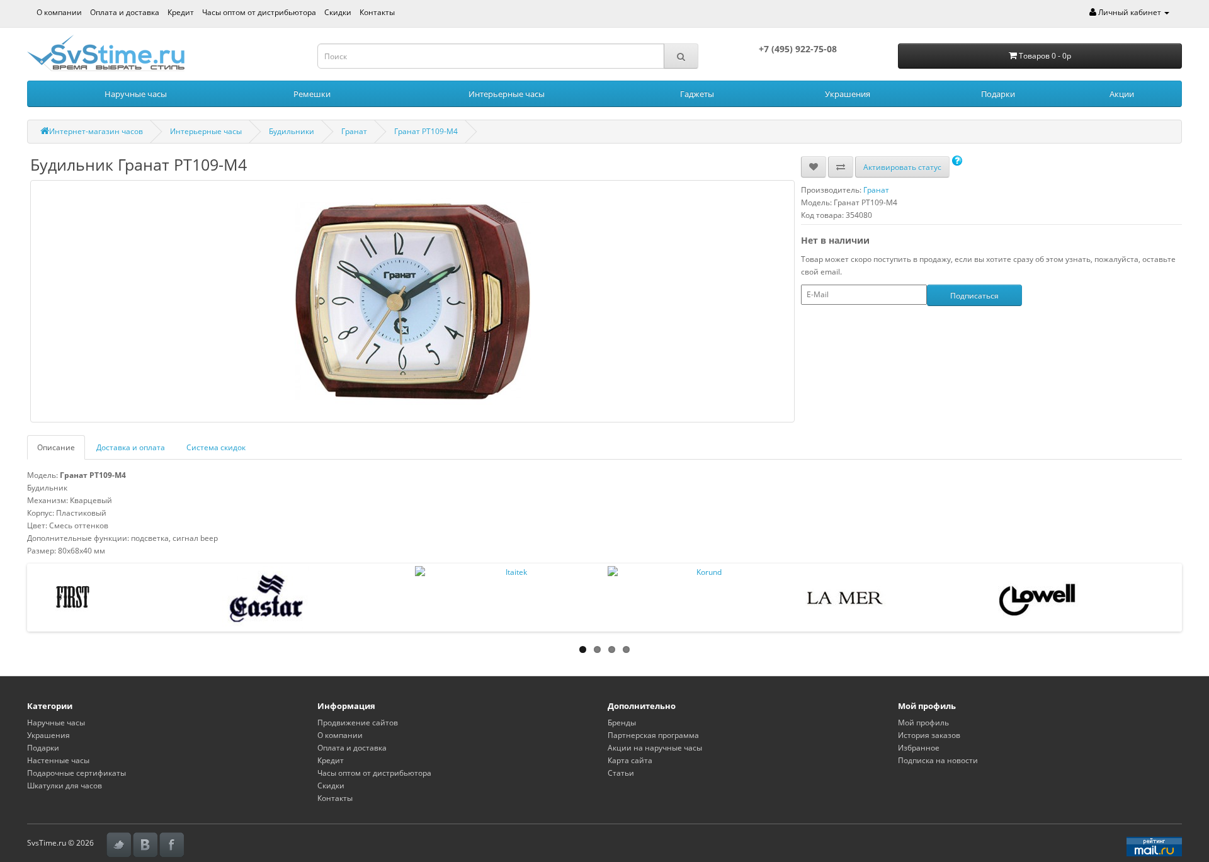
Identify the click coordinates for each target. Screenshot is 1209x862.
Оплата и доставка (124, 12)
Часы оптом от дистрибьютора (259, 12)
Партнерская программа (653, 735)
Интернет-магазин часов (96, 131)
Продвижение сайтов (357, 722)
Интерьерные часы (506, 93)
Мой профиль (923, 722)
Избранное (918, 747)
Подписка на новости (938, 760)
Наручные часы (136, 93)
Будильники (291, 131)
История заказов (929, 735)
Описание (56, 447)
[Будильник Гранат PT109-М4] (412, 301)
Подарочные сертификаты (76, 773)
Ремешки (312, 93)
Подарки (998, 93)
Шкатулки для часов (64, 785)
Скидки (337, 12)
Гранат (354, 131)
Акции (1122, 93)
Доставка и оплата (130, 447)
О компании (59, 12)
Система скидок (216, 447)
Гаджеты (697, 93)
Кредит (180, 12)
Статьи (621, 773)
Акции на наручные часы (655, 747)
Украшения (847, 93)
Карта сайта (630, 760)
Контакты (377, 12)
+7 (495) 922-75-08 (798, 49)
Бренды (622, 722)
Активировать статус (902, 167)
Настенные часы (58, 760)
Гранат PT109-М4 (426, 131)
